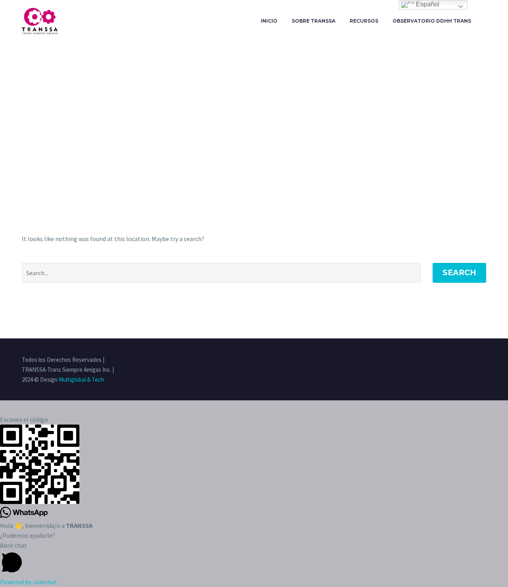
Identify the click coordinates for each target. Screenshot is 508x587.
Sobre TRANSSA (313, 21)
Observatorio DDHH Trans (432, 21)
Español (426, 4)
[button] (254, 559)
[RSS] (473, 360)
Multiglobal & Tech (81, 379)
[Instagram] (463, 360)
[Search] (486, 21)
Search (459, 272)
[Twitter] (453, 360)
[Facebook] (442, 360)
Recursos (364, 21)
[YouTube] (484, 360)
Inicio (269, 21)
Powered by (28, 582)
